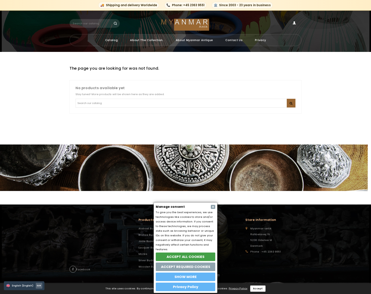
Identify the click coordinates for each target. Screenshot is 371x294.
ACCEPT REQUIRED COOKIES (185, 266)
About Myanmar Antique (194, 40)
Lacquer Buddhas (151, 247)
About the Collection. (146, 40)
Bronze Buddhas (150, 235)
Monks (143, 254)
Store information (260, 220)
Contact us (234, 40)
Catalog (111, 40)
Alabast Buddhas (150, 228)
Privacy (260, 40)
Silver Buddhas (149, 260)
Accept (258, 288)
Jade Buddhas (149, 241)
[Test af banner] (185, 167)
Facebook (83, 269)
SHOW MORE (185, 276)
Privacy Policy (238, 288)
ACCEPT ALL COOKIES (185, 256)
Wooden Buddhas (151, 267)
